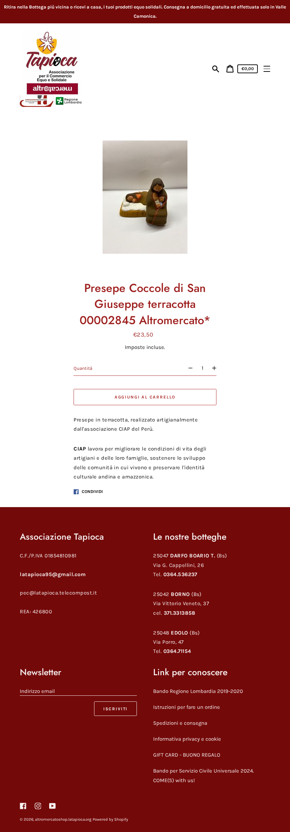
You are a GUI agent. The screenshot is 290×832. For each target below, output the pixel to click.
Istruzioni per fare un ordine (186, 707)
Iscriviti (115, 708)
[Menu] (267, 69)
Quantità (83, 368)
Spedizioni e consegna (180, 723)
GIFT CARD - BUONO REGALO (186, 755)
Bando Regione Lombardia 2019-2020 (198, 691)
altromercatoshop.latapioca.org (63, 819)
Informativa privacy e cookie (187, 739)
